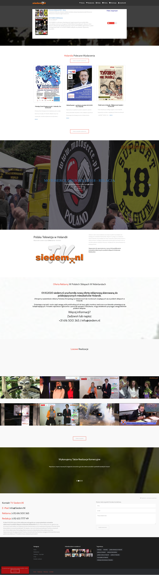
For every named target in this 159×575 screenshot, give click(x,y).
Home (35, 549)
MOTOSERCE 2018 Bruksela (56, 18)
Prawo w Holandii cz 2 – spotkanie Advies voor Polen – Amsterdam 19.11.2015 (139, 427)
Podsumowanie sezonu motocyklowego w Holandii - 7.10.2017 (99, 428)
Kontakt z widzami (38, 559)
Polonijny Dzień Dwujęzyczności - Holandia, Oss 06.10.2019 (48, 107)
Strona (82, 3)
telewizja (99, 549)
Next (149, 185)
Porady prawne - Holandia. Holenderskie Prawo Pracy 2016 (59, 428)
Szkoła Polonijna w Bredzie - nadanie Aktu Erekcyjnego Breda (60, 401)
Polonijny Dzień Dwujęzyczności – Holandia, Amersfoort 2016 (20, 428)
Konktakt (51, 571)
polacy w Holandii (101, 552)
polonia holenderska (112, 552)
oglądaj (145, 188)
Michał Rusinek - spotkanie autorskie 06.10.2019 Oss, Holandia (79, 106)
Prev (9, 185)
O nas (35, 556)
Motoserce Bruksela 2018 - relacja (57, 10)
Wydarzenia (90, 3)
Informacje (113, 3)
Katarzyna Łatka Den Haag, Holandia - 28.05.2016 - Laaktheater (139, 401)
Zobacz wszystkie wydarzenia (79, 60)
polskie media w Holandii (103, 554)
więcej (36, 119)
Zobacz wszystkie (79, 438)
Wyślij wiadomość (103, 527)
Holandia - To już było (39, 554)
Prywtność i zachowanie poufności (149, 498)
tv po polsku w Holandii (102, 557)
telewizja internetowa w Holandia (105, 560)
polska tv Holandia (115, 554)
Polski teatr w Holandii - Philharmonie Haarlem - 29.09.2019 (111, 105)
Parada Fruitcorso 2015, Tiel (19, 401)
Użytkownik (122, 3)
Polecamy (46, 571)
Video (99, 3)
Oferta (105, 3)
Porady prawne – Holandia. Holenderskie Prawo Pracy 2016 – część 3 (99, 400)
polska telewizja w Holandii (116, 549)
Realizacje (40, 571)
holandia (105, 549)
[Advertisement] (79, 363)
